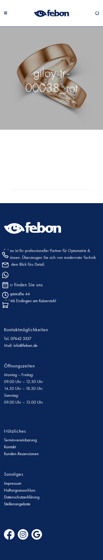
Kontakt (10, 446)
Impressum (12, 483)
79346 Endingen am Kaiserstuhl (30, 300)
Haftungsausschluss (19, 490)
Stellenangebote (17, 503)
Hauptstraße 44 (17, 293)
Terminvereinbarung (20, 439)
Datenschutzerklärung (21, 497)
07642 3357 (21, 338)
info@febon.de (25, 345)
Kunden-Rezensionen (21, 453)
